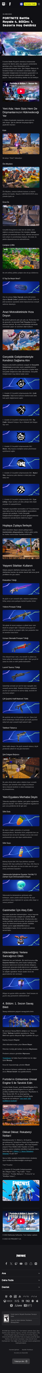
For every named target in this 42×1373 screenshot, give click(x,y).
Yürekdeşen (7, 1058)
